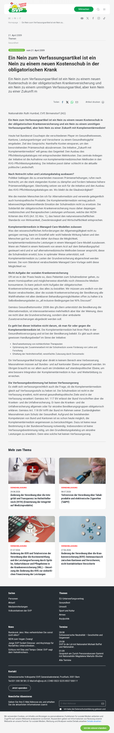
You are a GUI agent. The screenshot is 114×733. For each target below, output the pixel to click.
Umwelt (62, 606)
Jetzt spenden (19, 688)
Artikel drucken (93, 102)
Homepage (13, 22)
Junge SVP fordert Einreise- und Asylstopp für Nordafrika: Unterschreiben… (31, 644)
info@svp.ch (40, 681)
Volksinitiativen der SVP (20, 610)
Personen (13, 598)
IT (20, 18)
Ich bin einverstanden (95, 728)
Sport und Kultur (67, 610)
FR (15, 18)
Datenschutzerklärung (84, 709)
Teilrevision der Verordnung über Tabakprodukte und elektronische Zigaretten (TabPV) (81, 498)
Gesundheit (13, 43)
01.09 (62, 651)
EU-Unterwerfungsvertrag (71, 598)
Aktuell (11, 602)
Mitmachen (83, 9)
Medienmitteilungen (18, 606)
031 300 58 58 (19, 681)
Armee (62, 614)
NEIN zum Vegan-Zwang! (20, 639)
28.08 (62, 632)
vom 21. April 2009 (35, 50)
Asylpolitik (64, 618)
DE (9, 18)
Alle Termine (65, 660)
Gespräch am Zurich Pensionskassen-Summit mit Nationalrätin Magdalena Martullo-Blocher (81, 655)
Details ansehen (94, 721)
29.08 (62, 641)
